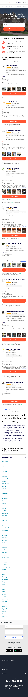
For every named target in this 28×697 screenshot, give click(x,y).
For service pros (6, 665)
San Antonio (5, 599)
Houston (4, 596)
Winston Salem (6, 557)
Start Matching (14, 29)
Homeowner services (8, 660)
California (10, 686)
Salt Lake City (5, 601)
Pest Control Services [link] (20, 6)
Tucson (4, 466)
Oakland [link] (11, 6)
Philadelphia (5, 574)
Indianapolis (5, 513)
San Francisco (5, 483)
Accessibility (20, 686)
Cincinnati (4, 560)
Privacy (6, 686)
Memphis (4, 582)
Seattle (4, 611)
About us (4, 673)
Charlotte (4, 550)
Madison (4, 614)
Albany (3, 542)
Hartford (4, 491)
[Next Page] (25, 409)
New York (4, 545)
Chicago (4, 510)
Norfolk (4, 604)
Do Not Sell (15, 686)
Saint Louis (5, 537)
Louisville (4, 515)
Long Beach (5, 471)
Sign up (14, 637)
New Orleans (5, 518)
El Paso (4, 591)
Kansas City (5, 535)
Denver (4, 488)
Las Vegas (4, 540)
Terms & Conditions (22, 688)
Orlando (4, 503)
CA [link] (6, 6)
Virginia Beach (6, 609)
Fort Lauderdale (6, 496)
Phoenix (4, 464)
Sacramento (5, 479)
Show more (24, 85)
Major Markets (7, 458)
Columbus (4, 564)
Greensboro (5, 552)
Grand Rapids (5, 528)
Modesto (4, 476)
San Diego (4, 481)
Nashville (4, 584)
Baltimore (4, 520)
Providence (5, 579)
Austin (3, 587)
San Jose (4, 486)
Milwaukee (5, 616)
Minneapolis (5, 530)
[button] (4, 89)
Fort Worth (5, 594)
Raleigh (4, 555)
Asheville (4, 547)
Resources (4, 669)
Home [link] (3, 6)
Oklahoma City (6, 567)
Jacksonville (5, 498)
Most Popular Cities (6, 622)
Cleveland (4, 562)
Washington (5, 493)
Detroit (4, 525)
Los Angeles (5, 474)
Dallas (3, 589)
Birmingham (5, 461)
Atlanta (4, 508)
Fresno (3, 469)
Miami (3, 501)
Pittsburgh (4, 577)
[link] (14, 70)
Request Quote (14, 94)
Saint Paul (4, 533)
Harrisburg (4, 572)
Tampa (3, 506)
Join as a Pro (18, 2)
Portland (4, 569)
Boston (4, 523)
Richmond (4, 606)
